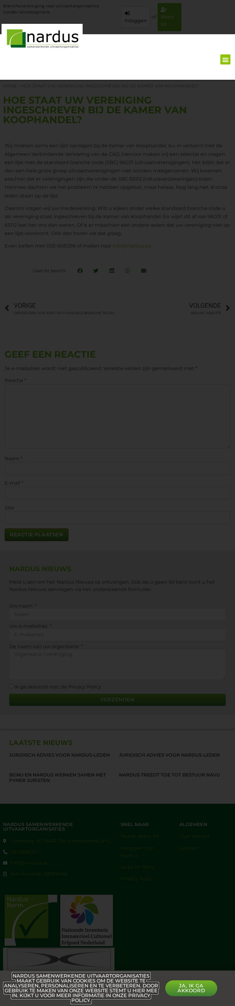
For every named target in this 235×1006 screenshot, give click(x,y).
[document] (117, 503)
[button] (225, 59)
